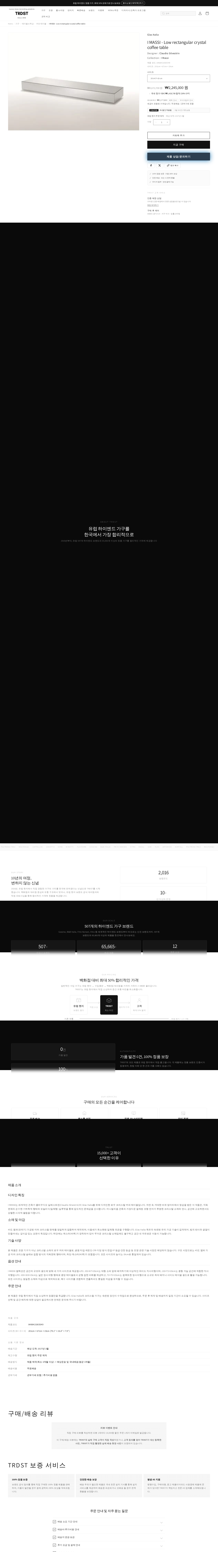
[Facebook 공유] (151, 165)
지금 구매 (178, 144)
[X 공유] (159, 165)
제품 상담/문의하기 (179, 156)
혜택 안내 (173, 100)
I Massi (165, 58)
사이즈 (150, 72)
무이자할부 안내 (186, 100)
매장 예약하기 (153, 205)
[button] (43, 10)
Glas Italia (153, 34)
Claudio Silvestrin (169, 53)
